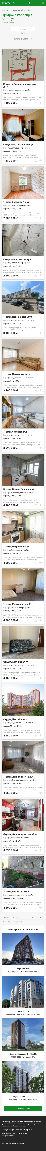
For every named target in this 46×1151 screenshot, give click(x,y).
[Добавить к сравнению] (35, 103)
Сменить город (8, 23)
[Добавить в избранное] (40, 103)
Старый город (23, 1011)
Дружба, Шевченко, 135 (23, 1097)
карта (23, 33)
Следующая (17, 922)
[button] (23, 39)
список (23, 29)
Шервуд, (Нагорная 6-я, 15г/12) (23, 1054)
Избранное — (31, 3)
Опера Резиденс (23, 969)
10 (8, 922)
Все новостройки (23, 1108)
